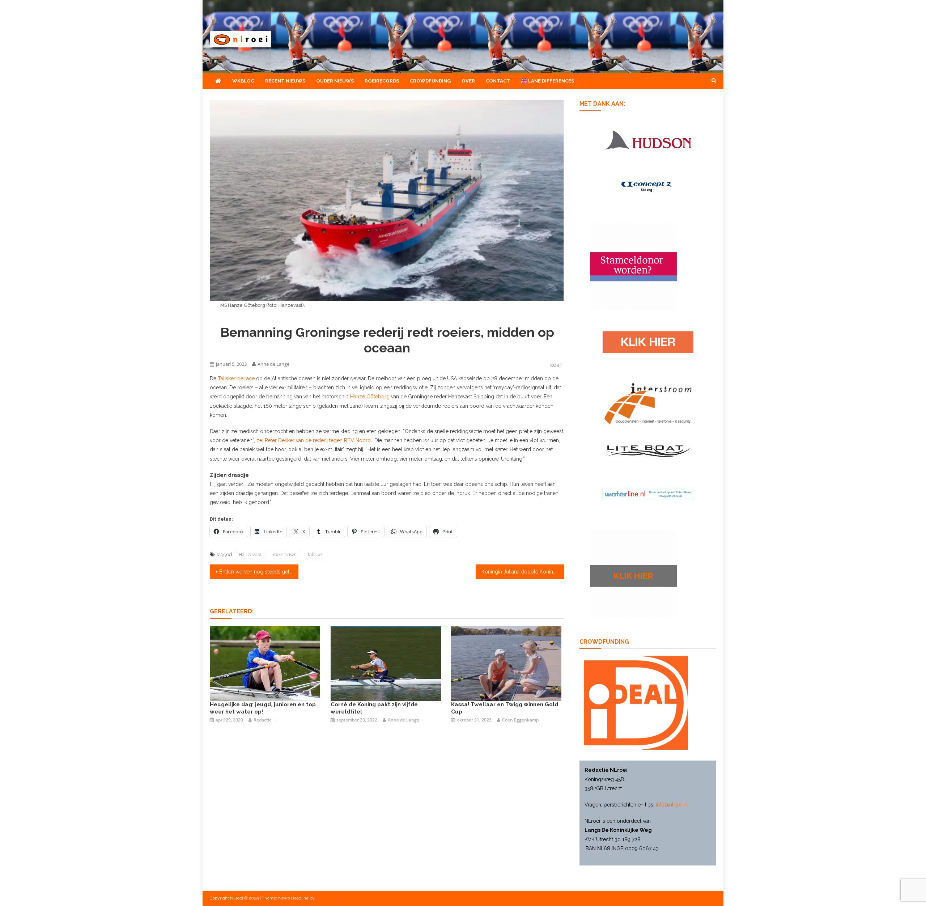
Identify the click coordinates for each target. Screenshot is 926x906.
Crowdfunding (430, 81)
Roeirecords (382, 81)
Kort (556, 365)
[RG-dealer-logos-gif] (648, 341)
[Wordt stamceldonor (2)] (633, 266)
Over (468, 81)
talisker (315, 554)
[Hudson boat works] (648, 138)
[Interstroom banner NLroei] (648, 403)
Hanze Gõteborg (370, 396)
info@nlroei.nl (672, 805)
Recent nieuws (285, 81)
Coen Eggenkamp (520, 720)
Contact (498, 81)
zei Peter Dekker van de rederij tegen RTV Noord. (314, 440)
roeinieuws (284, 554)
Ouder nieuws (335, 81)
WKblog (243, 81)
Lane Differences (550, 81)
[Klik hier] (633, 573)
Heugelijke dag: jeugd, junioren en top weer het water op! (263, 708)
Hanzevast (250, 554)
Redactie (263, 720)
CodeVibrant (328, 898)
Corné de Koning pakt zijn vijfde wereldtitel (374, 708)
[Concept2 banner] (648, 186)
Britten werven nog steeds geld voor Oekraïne (258, 572)
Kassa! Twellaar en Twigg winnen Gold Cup (504, 708)
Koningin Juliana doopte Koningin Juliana (522, 572)
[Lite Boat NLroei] (648, 451)
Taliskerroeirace (237, 378)
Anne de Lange (273, 364)
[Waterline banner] (648, 493)
